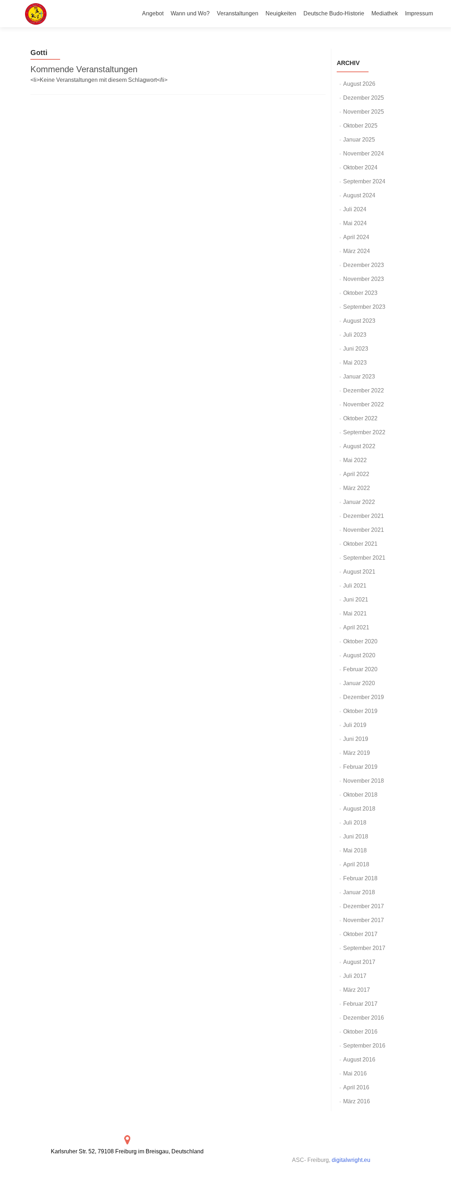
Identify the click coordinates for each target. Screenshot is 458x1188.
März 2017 (356, 990)
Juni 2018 (355, 836)
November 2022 (363, 404)
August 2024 (359, 195)
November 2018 (363, 781)
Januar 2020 (359, 683)
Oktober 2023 (360, 293)
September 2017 (364, 948)
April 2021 (356, 627)
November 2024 (363, 153)
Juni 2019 (355, 739)
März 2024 (356, 251)
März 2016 (356, 1101)
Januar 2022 (359, 502)
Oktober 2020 (360, 641)
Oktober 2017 (360, 934)
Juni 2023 (355, 349)
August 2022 (359, 446)
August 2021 (359, 572)
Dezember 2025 (363, 98)
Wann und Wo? (190, 13)
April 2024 (356, 237)
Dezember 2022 (363, 390)
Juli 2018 (354, 823)
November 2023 (363, 279)
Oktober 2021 (360, 544)
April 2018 (356, 864)
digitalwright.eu (351, 1160)
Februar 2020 (360, 669)
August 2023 (359, 321)
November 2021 (363, 530)
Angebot (153, 13)
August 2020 (359, 655)
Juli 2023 (354, 335)
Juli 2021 (354, 586)
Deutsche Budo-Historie (333, 13)
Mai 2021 (355, 613)
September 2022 (364, 432)
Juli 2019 (354, 725)
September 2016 (364, 1046)
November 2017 (363, 920)
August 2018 (359, 809)
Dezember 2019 (363, 697)
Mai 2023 (355, 363)
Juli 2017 (354, 976)
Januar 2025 (359, 140)
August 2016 (359, 1059)
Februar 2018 (360, 878)
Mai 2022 (355, 460)
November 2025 (363, 112)
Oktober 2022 (360, 418)
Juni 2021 (355, 600)
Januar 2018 (359, 892)
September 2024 (364, 181)
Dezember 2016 (363, 1018)
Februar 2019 (360, 767)
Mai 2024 (355, 223)
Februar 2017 (360, 1004)
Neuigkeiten (280, 13)
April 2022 (356, 474)
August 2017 (359, 962)
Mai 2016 (355, 1073)
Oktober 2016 (360, 1032)
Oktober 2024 (360, 167)
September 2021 (364, 558)
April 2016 (356, 1087)
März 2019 (356, 753)
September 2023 (364, 307)
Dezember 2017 (363, 906)
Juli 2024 (354, 209)
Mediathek (384, 13)
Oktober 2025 (360, 126)
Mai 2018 (355, 850)
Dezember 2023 (363, 265)
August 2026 (359, 84)
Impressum (419, 13)
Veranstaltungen (237, 13)
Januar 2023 (359, 376)
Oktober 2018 (360, 795)
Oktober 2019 (360, 711)
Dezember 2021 (363, 516)
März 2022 (356, 488)
